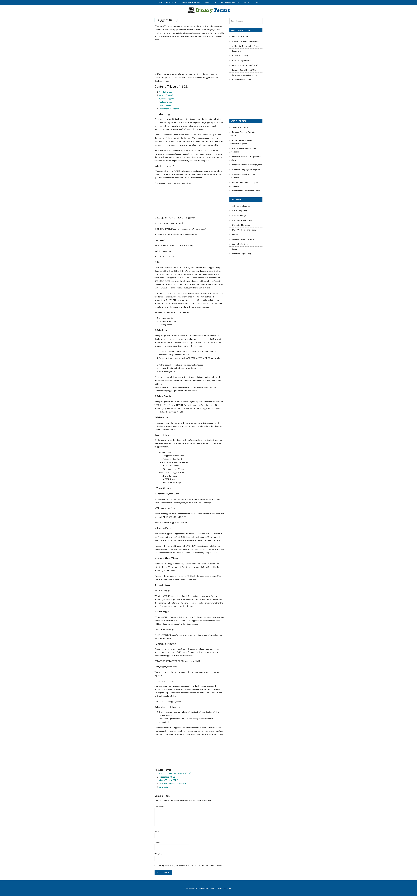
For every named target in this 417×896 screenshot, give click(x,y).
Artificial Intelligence (241, 206)
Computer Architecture (242, 220)
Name (158, 831)
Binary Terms (203, 888)
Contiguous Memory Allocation (245, 41)
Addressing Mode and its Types (245, 46)
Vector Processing (240, 55)
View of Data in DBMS (168, 780)
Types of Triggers (166, 98)
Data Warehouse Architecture (172, 783)
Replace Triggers (166, 102)
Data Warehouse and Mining (244, 230)
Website (158, 854)
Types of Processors (240, 127)
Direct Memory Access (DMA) (245, 65)
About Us (221, 888)
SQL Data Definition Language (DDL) (175, 773)
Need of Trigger (166, 92)
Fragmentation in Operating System (247, 164)
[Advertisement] (189, 57)
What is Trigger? (166, 95)
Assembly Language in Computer (246, 169)
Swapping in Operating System (245, 75)
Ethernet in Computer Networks (246, 190)
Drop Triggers (165, 105)
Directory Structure (240, 36)
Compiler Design (239, 215)
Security (235, 249)
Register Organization (241, 60)
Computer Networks (241, 225)
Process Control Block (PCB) (244, 70)
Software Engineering (241, 253)
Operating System (239, 244)
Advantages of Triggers (169, 108)
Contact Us (213, 888)
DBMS (235, 234)
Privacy (228, 888)
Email (157, 842)
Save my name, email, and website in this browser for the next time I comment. (190, 865)
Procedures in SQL (167, 777)
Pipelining (236, 51)
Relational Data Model (241, 79)
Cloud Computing (239, 210)
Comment (159, 806)
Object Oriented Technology (244, 239)
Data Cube (163, 787)
